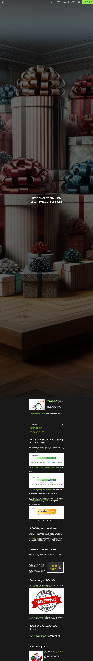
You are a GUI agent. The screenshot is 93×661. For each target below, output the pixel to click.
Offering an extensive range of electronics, (37, 413)
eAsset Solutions (8, 2)
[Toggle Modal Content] (49, 2)
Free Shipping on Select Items (36, 429)
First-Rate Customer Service (36, 428)
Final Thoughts (33, 433)
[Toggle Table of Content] (61, 424)
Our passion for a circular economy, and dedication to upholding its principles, (44, 467)
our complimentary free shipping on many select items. (40, 586)
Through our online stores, (42, 448)
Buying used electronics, (34, 538)
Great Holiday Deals (34, 432)
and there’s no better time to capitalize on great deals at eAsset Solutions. (53, 652)
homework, (56, 402)
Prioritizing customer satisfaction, (39, 569)
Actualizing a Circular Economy (36, 427)
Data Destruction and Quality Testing (37, 431)
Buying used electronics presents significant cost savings (40, 489)
